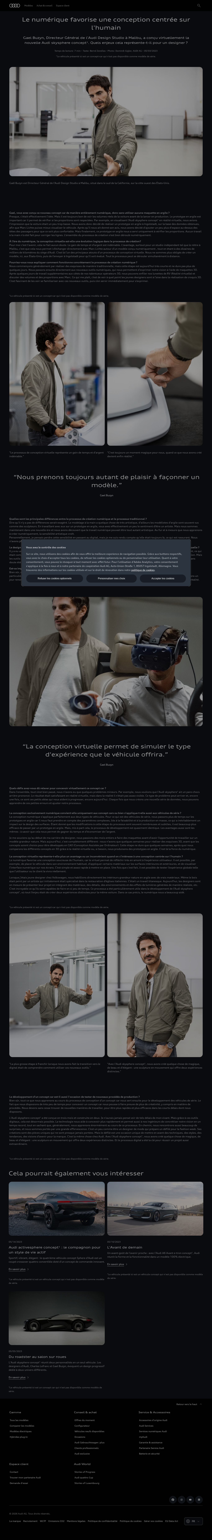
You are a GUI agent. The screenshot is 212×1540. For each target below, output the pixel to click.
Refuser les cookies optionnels (55, 578)
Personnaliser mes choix (111, 578)
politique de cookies (143, 570)
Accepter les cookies (162, 578)
